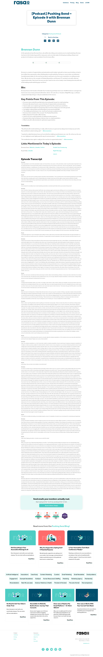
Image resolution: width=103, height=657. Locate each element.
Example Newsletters (26, 578)
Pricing (72, 2)
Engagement (14, 578)
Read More (31, 559)
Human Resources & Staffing (51, 578)
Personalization (14, 583)
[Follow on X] (49, 41)
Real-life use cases (27, 583)
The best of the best (60, 583)
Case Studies (36, 634)
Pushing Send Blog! (61, 526)
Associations (24, 574)
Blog (77, 2)
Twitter (42, 147)
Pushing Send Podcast (55, 34)
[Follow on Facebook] (45, 41)
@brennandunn (47, 131)
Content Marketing (46, 574)
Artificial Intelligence (12, 574)
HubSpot (38, 578)
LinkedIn (37, 147)
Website (32, 147)
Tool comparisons (87, 583)
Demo (82, 2)
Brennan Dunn (30, 49)
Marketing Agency (76, 578)
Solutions (66, 2)
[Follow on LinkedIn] (54, 41)
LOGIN (87, 2)
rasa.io (55, 154)
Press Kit (36, 641)
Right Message (57, 150)
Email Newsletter (79, 574)
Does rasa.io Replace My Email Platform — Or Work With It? (63, 606)
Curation (56, 574)
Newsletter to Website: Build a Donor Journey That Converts (39, 606)
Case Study (34, 574)
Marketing (66, 578)
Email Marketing (67, 574)
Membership (88, 578)
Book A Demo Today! (51, 505)
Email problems (91, 574)
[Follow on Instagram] (58, 41)
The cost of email (74, 583)
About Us (36, 637)
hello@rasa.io (86, 643)
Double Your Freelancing (60, 147)
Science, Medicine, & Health (43, 583)
